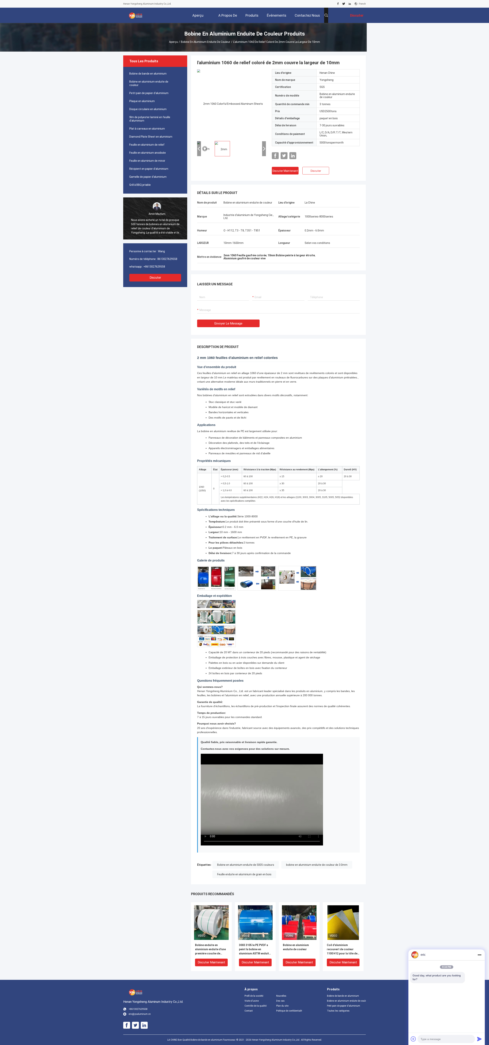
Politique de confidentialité (289, 1010)
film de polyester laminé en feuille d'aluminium (149, 119)
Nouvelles (281, 996)
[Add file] (413, 1039)
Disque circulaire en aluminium (148, 109)
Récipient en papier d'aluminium (148, 168)
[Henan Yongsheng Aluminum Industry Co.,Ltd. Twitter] (343, 4)
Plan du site (282, 1005)
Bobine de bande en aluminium (148, 73)
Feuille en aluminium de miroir (147, 160)
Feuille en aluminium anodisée (147, 152)
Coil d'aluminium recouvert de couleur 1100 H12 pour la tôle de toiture (342, 950)
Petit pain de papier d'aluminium (148, 93)
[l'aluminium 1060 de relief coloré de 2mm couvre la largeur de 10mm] (231, 103)
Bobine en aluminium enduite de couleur (205, 41)
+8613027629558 (154, 266)
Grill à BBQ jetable (140, 184)
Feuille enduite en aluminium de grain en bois (244, 874)
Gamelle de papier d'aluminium (148, 176)
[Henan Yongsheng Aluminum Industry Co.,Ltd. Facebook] (338, 4)
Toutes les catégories (338, 1010)
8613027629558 (167, 258)
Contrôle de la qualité (255, 1005)
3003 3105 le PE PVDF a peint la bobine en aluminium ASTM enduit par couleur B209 (254, 950)
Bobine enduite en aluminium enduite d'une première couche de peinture (210, 950)
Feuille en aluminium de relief (146, 144)
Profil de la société (253, 996)
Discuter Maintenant (285, 170)
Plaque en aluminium (142, 101)
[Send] (479, 1039)
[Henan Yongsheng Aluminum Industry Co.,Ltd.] (135, 15)
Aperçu (173, 41)
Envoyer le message (228, 323)
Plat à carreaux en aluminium (147, 128)
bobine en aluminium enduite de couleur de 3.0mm (316, 864)
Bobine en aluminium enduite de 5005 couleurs (245, 864)
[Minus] (479, 955)
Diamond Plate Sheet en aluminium (150, 136)
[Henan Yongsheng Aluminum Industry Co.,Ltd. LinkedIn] (349, 4)
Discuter (155, 277)
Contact (248, 1010)
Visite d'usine (251, 1001)
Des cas (280, 1001)
